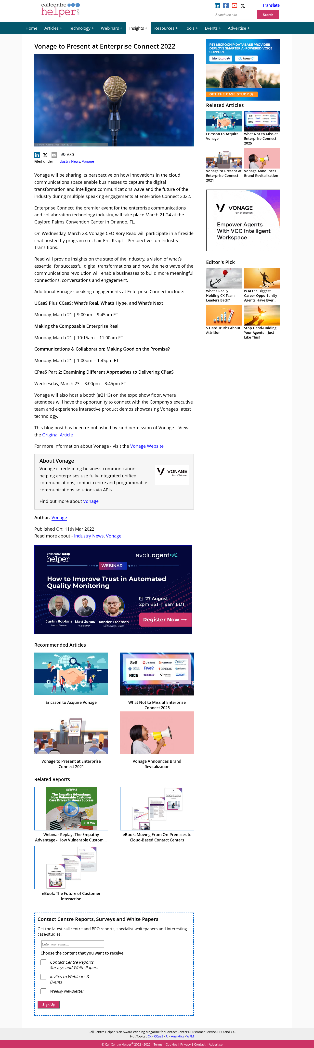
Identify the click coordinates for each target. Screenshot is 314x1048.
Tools (190, 28)
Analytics (177, 1036)
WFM (190, 1036)
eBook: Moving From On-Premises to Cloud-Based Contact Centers (157, 837)
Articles (51, 28)
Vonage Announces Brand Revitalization (157, 764)
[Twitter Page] (243, 7)
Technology (80, 28)
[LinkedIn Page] (217, 7)
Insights (136, 28)
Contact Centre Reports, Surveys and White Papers (98, 919)
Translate (271, 5)
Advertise (237, 28)
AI (167, 1036)
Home (32, 28)
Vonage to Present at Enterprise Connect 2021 (71, 764)
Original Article (57, 435)
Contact (200, 1044)
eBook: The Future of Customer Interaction (71, 896)
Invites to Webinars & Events (69, 979)
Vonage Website (147, 446)
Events (211, 28)
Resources (164, 28)
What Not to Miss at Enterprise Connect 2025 (157, 705)
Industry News (68, 161)
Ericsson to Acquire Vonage (71, 702)
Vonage (88, 161)
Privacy (185, 1044)
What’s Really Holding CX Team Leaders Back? (220, 295)
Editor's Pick (220, 262)
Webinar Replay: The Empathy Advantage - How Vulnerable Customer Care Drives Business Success (71, 840)
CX (150, 1036)
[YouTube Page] (234, 7)
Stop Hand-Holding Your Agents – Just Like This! (260, 333)
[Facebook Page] (226, 7)
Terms (158, 1044)
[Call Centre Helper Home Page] (60, 17)
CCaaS (158, 1036)
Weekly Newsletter (67, 991)
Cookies (171, 1044)
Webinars (110, 28)
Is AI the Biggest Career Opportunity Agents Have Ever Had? (260, 297)
